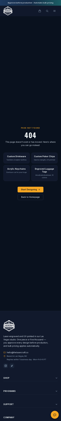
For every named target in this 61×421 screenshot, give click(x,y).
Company (8, 417)
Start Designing (29, 189)
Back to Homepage (30, 197)
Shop (6, 378)
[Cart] (40, 11)
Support (8, 404)
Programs (9, 391)
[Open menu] (54, 11)
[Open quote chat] (55, 415)
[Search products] (47, 11)
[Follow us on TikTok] (12, 366)
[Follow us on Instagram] (5, 366)
